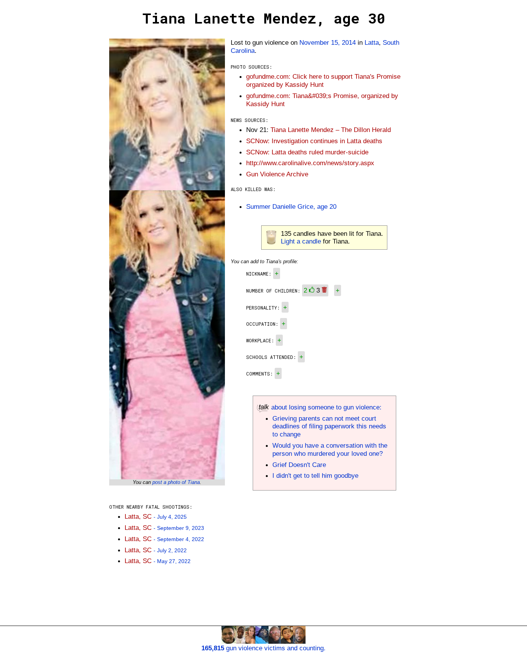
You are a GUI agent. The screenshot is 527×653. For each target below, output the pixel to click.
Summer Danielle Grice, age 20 (291, 206)
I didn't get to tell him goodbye (315, 475)
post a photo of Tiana (176, 482)
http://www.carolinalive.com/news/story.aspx (310, 163)
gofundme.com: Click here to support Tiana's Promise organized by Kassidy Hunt (323, 80)
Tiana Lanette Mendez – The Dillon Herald (330, 130)
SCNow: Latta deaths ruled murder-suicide (307, 152)
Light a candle (301, 241)
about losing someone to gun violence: (325, 407)
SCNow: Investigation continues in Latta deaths (314, 141)
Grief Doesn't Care (299, 465)
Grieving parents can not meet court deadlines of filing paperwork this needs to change (329, 426)
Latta (372, 42)
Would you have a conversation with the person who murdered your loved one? (329, 449)
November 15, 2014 (327, 42)
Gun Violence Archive (277, 174)
